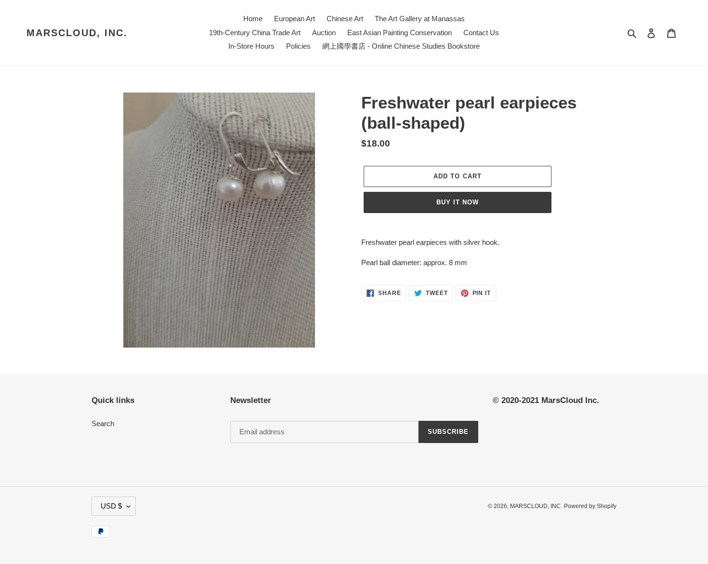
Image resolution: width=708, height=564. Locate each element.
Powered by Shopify (590, 506)
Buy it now (457, 202)
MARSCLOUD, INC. (77, 32)
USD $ (111, 506)
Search (103, 423)
